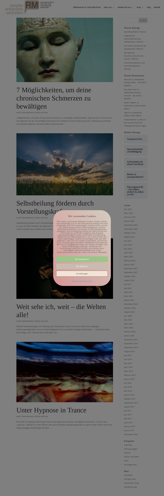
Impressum (88, 281)
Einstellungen (82, 273)
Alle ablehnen (82, 266)
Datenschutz (76, 281)
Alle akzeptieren (82, 259)
